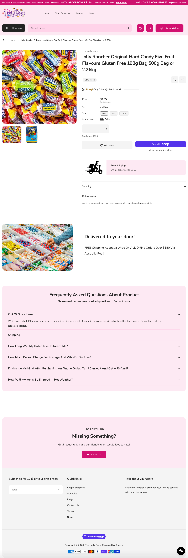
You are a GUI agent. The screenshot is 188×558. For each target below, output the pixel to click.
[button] (11, 135)
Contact (79, 13)
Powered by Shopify (112, 545)
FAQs (70, 499)
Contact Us (96, 454)
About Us (72, 493)
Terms (70, 511)
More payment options (161, 150)
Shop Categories (62, 13)
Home (46, 13)
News (91, 13)
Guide (105, 120)
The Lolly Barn (93, 545)
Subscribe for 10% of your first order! (33, 479)
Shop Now (17, 28)
